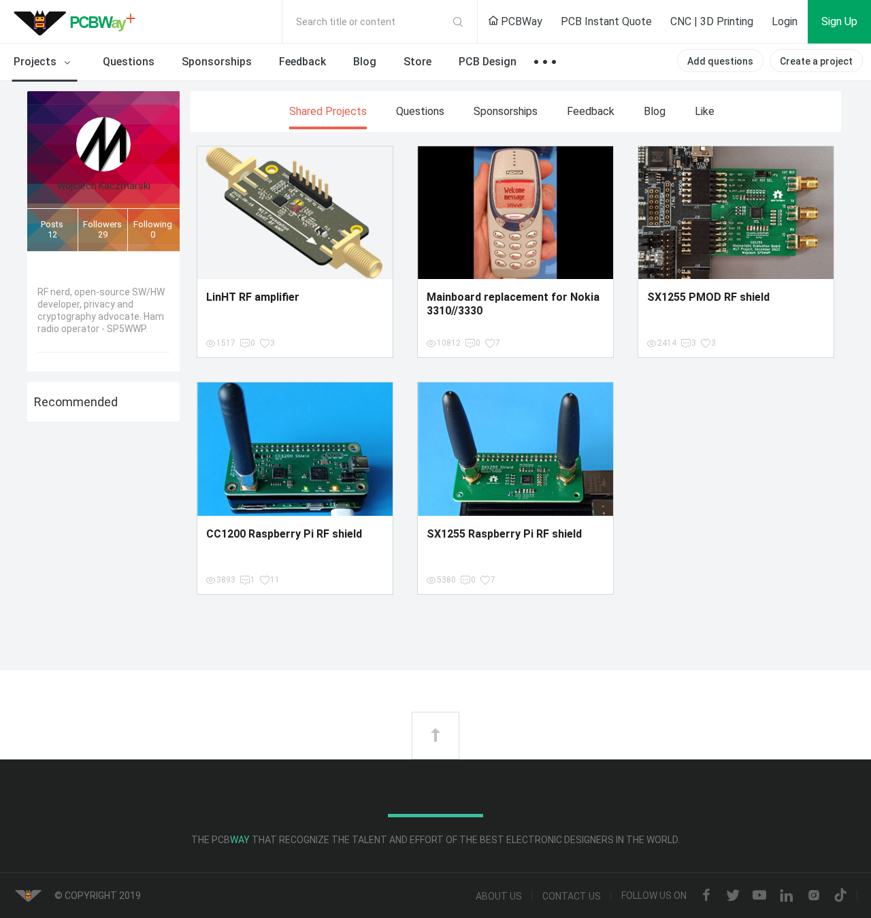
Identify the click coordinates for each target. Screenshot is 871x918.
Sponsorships (217, 61)
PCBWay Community (78, 22)
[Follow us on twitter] (733, 896)
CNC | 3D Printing (711, 21)
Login (785, 21)
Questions (128, 61)
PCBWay (520, 21)
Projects (36, 61)
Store (417, 61)
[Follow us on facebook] (706, 896)
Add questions (720, 61)
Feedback (302, 61)
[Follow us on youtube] (759, 896)
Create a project (816, 61)
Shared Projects (328, 111)
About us (499, 896)
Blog (364, 61)
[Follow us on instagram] (814, 896)
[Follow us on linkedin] (786, 896)
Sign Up (839, 21)
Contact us (571, 896)
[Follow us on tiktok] (840, 896)
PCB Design (487, 61)
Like (704, 111)
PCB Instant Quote (606, 21)
